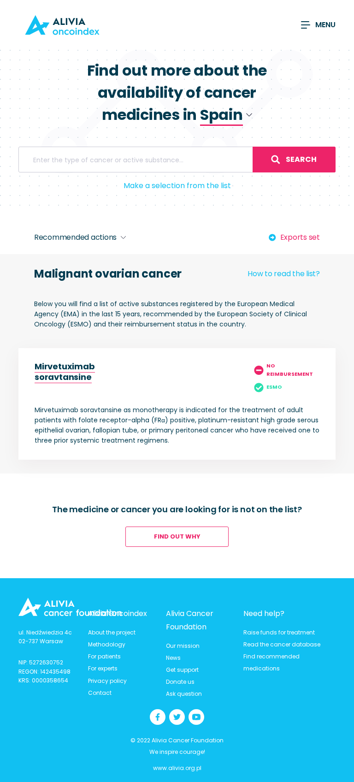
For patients (104, 656)
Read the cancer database (281, 644)
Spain (202, 152)
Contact (100, 693)
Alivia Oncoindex (117, 613)
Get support (182, 670)
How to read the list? (284, 273)
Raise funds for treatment (279, 632)
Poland (205, 137)
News (173, 658)
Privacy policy (107, 681)
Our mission (183, 646)
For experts (103, 668)
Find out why (177, 536)
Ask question (184, 694)
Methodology (106, 644)
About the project (112, 632)
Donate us (180, 682)
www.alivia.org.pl (177, 768)
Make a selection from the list (177, 185)
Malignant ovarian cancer (108, 273)
